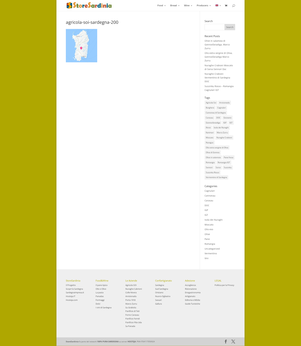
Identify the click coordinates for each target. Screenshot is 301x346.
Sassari (158, 300)
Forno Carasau (132, 314)
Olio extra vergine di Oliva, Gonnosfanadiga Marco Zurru (218, 57)
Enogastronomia (193, 292)
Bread (173, 5)
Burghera (210, 107)
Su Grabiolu (130, 307)
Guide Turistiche (192, 303)
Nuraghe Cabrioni (133, 288)
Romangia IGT (224, 162)
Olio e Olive (101, 288)
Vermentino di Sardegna (216, 177)
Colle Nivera (131, 292)
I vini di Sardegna (103, 307)
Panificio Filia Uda (133, 322)
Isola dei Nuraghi (221, 127)
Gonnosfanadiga (213, 122)
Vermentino (211, 253)
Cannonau (210, 195)
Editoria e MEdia (192, 300)
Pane (207, 239)
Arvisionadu (224, 102)
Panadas (100, 296)
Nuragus (209, 142)
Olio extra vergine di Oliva (217, 147)
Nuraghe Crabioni (224, 137)
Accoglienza (190, 285)
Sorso (218, 167)
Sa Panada (130, 326)
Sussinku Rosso (212, 172)
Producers (202, 5)
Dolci (98, 303)
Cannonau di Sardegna (216, 112)
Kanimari (210, 132)
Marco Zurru (222, 132)
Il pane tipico (102, 285)
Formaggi (100, 300)
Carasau (209, 117)
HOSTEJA (132, 341)
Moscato (209, 137)
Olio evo (209, 229)
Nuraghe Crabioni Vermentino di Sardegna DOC (217, 77)
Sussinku (228, 167)
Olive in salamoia (213, 157)
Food (160, 5)
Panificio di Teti (132, 311)
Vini (207, 258)
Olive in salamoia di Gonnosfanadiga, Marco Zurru (217, 44)
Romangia (210, 162)
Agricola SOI (131, 285)
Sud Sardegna (161, 288)
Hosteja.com (72, 300)
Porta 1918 (130, 300)
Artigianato (190, 296)
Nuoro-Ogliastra (162, 296)
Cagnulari (221, 107)
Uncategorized (212, 248)
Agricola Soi (211, 102)
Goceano (227, 117)
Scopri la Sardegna (74, 288)
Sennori (209, 167)
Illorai (208, 127)
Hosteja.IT (70, 296)
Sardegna (159, 285)
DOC (218, 117)
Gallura (158, 303)
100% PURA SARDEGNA (108, 341)
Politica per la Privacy (224, 285)
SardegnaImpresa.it (75, 292)
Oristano (159, 292)
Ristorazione (191, 288)
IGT (231, 122)
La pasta (99, 292)
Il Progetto (71, 285)
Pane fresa (228, 157)
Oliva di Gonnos (212, 152)
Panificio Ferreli (132, 318)
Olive (207, 234)
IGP (224, 122)
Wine (187, 5)
